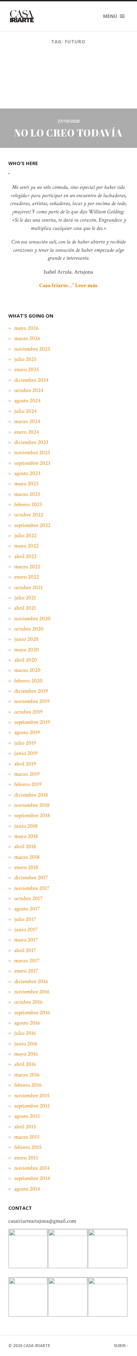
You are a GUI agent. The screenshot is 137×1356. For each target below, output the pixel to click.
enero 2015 (26, 1157)
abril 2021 (25, 608)
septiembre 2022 (32, 525)
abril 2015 (25, 1126)
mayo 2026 (26, 328)
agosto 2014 (27, 1189)
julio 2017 (25, 919)
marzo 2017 (27, 960)
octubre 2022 (28, 514)
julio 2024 (25, 411)
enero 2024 (26, 432)
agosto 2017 (27, 908)
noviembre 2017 (32, 888)
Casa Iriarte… (55, 285)
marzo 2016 (27, 1074)
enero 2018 (26, 867)
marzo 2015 (27, 1137)
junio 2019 (26, 753)
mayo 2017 (26, 939)
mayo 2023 (26, 483)
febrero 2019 (28, 784)
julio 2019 (25, 743)
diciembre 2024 (31, 380)
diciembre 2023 (31, 442)
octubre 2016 (28, 1002)
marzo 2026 (27, 338)
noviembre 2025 (32, 349)
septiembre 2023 (32, 463)
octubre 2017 (28, 898)
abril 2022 (25, 556)
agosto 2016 (27, 1023)
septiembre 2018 (32, 815)
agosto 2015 (27, 1116)
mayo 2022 (26, 545)
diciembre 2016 (31, 981)
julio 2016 (25, 1033)
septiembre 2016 (32, 1012)
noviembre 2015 (32, 1095)
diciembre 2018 (31, 795)
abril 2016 (25, 1064)
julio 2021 (25, 597)
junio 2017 (26, 929)
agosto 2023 (27, 473)
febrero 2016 (28, 1085)
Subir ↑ (121, 1345)
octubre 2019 (28, 712)
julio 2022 (25, 535)
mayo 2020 (26, 649)
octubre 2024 (28, 390)
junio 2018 (26, 826)
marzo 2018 (27, 857)
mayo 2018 (26, 836)
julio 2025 (25, 359)
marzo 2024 (27, 421)
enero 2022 (26, 577)
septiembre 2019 (32, 722)
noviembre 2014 (32, 1168)
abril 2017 (25, 950)
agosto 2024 (27, 400)
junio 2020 (26, 639)
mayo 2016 (26, 1054)
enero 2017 (26, 971)
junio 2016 (26, 1043)
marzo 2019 (27, 774)
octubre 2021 (28, 587)
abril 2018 (25, 846)
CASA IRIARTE (36, 1345)
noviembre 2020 (32, 618)
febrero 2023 (28, 504)
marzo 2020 (27, 670)
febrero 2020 (28, 680)
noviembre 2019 (32, 701)
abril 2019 (25, 763)
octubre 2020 (29, 629)
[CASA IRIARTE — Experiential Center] (21, 16)
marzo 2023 (27, 494)
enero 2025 (26, 369)
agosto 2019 (27, 732)
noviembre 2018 (32, 805)
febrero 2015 (28, 1147)
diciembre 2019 (31, 691)
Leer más (86, 285)
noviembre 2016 (32, 991)
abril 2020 (25, 660)
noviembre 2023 (32, 452)
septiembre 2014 (32, 1178)
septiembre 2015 (32, 1106)
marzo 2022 (27, 566)
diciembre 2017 (31, 877)
